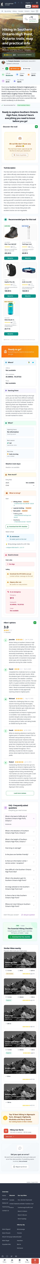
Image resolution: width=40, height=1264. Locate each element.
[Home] (2, 11)
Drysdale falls (6, 1244)
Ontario (27, 11)
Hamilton (20, 1240)
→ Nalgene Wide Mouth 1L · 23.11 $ (15, 547)
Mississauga (21, 1229)
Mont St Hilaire (22, 1211)
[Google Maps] (29, 362)
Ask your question (29, 915)
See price (10, 258)
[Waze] (33, 362)
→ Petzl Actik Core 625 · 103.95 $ (22, 522)
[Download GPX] (6, 68)
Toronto (19, 1233)
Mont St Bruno (22, 1215)
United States (13, 1204)
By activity (8, 11)
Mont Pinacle (6, 1233)
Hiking (15, 11)
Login (28, 6)
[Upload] (36, 126)
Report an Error (21, 1167)
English (28, 3)
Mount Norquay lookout (9, 1237)
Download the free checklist (21, 937)
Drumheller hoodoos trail (25, 1204)
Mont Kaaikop (22, 1219)
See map (27, 68)
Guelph (19, 1237)
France (11, 1207)
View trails (9, 1136)
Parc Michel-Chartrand (25, 1200)
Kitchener (20, 1248)
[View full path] (37, 11)
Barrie (19, 1244)
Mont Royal (5, 1240)
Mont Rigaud (6, 1229)
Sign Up (35, 6)
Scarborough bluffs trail (25, 1207)
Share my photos (21, 155)
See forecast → (33, 21)
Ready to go (15, 68)
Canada (20, 11)
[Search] (21, 3)
